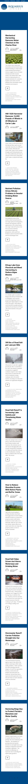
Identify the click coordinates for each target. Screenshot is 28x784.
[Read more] (7, 90)
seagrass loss (17, 766)
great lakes (15, 539)
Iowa (10, 170)
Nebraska (17, 171)
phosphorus (16, 248)
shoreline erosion (9, 543)
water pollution (15, 694)
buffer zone (16, 538)
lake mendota (8, 393)
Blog (17, 348)
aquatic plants (16, 762)
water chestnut (17, 99)
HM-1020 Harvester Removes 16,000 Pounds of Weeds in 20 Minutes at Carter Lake (13, 118)
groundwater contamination (11, 615)
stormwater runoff (9, 99)
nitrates (15, 247)
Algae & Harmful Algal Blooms (14, 278)
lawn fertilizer (16, 324)
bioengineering (10, 538)
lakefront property (18, 540)
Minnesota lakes (8, 616)
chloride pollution (11, 389)
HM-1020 (7, 170)
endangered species (9, 763)
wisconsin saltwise (9, 397)
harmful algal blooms (10, 323)
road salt (13, 393)
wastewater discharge (10, 250)
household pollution (10, 690)
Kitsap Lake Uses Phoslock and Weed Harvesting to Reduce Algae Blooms (13, 270)
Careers (18, 0)
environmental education (10, 390)
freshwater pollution (9, 392)
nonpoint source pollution (11, 692)
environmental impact (9, 465)
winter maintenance (9, 472)
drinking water (8, 245)
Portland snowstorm (17, 616)
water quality (17, 174)
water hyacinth (17, 767)
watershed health (15, 470)
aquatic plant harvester (10, 320)
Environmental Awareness (12, 688)
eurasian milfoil (8, 95)
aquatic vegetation (9, 169)
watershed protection (16, 696)
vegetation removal (9, 174)
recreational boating (9, 98)
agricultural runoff (11, 244)
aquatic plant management (10, 94)
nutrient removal (9, 327)
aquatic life (9, 464)
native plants (13, 542)
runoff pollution (9, 693)
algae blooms (9, 762)
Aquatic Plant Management (14, 49)
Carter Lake (16, 169)
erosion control (9, 539)
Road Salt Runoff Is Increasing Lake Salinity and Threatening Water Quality (13, 415)
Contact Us (7, 0)
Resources (13, 0)
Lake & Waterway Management (13, 497)
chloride (14, 464)
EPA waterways (8, 689)
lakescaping (7, 542)
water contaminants (9, 252)
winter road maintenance (10, 395)
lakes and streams (9, 468)
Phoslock (15, 327)
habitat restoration (9, 540)
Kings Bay (16, 765)
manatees (20, 765)
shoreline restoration (10, 544)
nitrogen (19, 247)
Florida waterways (18, 763)
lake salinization (18, 466)
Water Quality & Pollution (11, 204)
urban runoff (8, 694)
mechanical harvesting (10, 96)
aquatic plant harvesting (12, 167)
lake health (17, 392)
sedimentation (14, 328)
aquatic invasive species (11, 92)
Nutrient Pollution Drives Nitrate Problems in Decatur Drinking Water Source (14, 193)
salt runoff (18, 393)
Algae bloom (9, 319)
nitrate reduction (9, 247)
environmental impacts (17, 613)
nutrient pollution (9, 248)
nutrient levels (18, 96)
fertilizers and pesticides (17, 689)
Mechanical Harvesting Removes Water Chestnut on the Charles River (12, 40)
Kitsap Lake (17, 323)
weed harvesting (8, 100)
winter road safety (9, 620)
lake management (16, 95)
